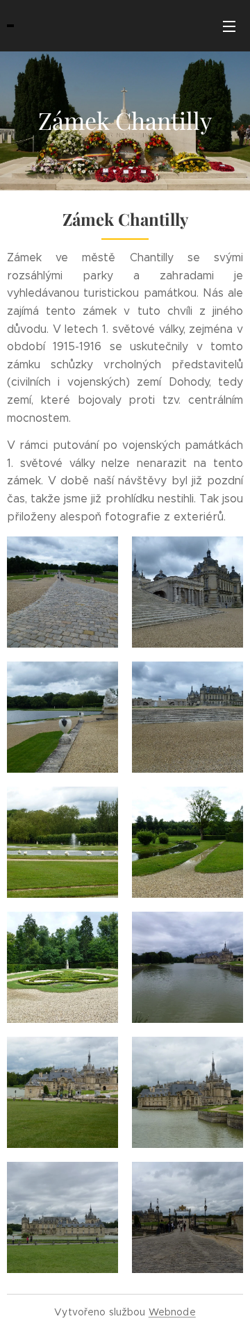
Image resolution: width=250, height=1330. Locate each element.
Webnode (172, 1312)
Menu (229, 26)
